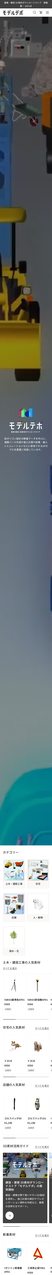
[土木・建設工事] (14, 870)
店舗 (14, 917)
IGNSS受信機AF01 (37, 999)
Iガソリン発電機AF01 (13, 1269)
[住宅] (38, 870)
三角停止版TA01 (36, 1268)
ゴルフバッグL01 (36, 1118)
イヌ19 (8, 1061)
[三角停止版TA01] (37, 1253)
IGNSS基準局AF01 (14, 999)
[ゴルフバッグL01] (37, 1104)
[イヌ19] (14, 1046)
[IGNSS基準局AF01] (14, 985)
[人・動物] (38, 904)
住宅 (38, 883)
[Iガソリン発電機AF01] (14, 1253)
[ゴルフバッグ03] (14, 1104)
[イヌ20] (37, 1046)
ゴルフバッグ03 (13, 1118)
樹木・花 (14, 951)
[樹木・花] (14, 937)
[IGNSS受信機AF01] (37, 985)
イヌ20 (31, 1061)
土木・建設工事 (14, 883)
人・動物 (38, 917)
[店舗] (14, 904)
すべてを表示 (10, 968)
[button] (41, 12)
